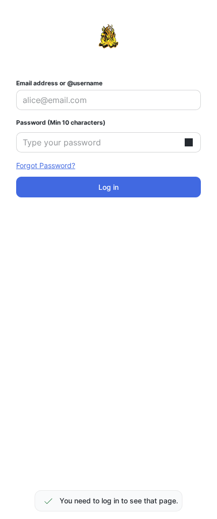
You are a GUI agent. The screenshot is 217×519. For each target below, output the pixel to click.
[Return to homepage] (108, 36)
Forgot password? (45, 165)
